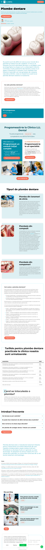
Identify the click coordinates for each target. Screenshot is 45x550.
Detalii (22, 500)
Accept (22, 545)
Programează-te (40, 2)
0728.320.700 (28, 134)
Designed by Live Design (22, 549)
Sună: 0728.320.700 (22, 178)
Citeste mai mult (19, 542)
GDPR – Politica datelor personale (33, 540)
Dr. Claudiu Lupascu (9, 21)
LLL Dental (2, 5)
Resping (15, 545)
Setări (7, 545)
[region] (15, 541)
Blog (6, 528)
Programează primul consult (12, 158)
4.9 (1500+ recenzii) (10, 23)
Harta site (35, 541)
